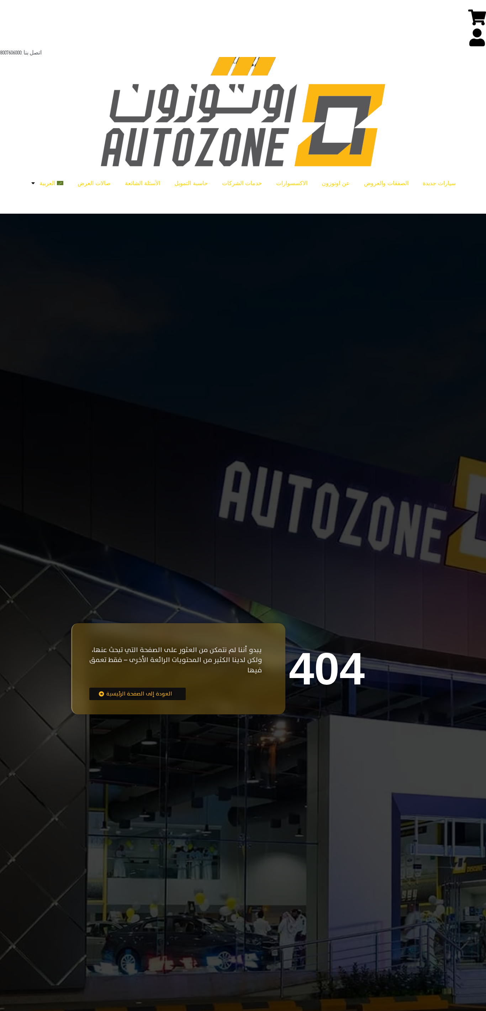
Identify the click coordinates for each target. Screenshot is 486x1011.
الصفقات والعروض (386, 183)
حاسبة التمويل (191, 183)
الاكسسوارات (291, 183)
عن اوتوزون (336, 183)
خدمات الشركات (242, 183)
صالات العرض (94, 183)
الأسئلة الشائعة (142, 183)
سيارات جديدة (439, 183)
